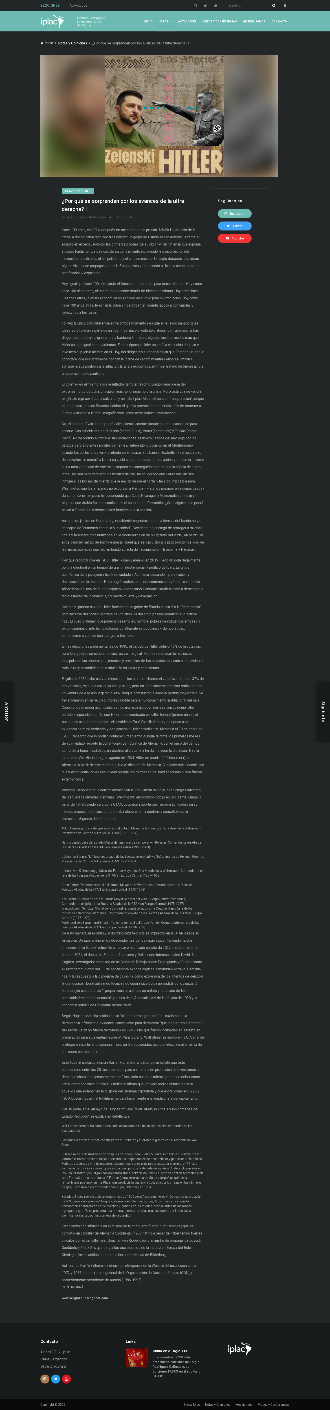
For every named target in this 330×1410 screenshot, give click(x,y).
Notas (163, 21)
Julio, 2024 (124, 217)
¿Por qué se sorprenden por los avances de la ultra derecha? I (123, 205)
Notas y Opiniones (72, 43)
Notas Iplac (192, 1404)
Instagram (237, 213)
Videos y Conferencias (86, 5)
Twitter (237, 226)
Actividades (187, 21)
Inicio (148, 21)
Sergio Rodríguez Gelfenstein (84, 217)
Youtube (237, 238)
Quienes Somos (254, 21)
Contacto (279, 21)
